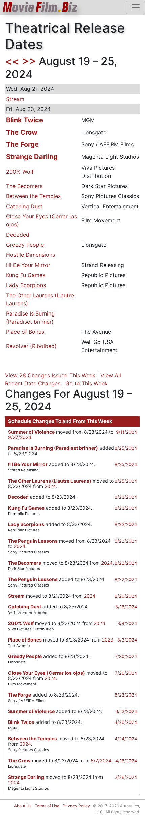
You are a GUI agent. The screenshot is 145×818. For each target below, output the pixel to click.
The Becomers (24, 186)
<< (12, 61)
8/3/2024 (127, 640)
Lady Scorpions (26, 285)
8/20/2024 (126, 596)
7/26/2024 (126, 673)
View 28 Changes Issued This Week (50, 375)
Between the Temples (33, 196)
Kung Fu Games (25, 275)
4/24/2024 (126, 738)
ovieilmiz (40, 7)
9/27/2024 (19, 437)
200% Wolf (20, 171)
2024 (50, 486)
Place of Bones (25, 331)
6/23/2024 (126, 695)
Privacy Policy (76, 805)
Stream (15, 99)
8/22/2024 (126, 541)
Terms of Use (47, 805)
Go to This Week (86, 383)
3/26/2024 (126, 777)
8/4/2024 (127, 623)
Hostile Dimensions (30, 254)
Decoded (17, 234)
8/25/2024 (126, 448)
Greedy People (25, 244)
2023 (107, 640)
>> (29, 61)
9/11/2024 (126, 432)
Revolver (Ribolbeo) (31, 346)
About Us (22, 805)
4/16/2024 (126, 760)
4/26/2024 (126, 722)
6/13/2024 (126, 711)
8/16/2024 (126, 606)
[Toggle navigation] (135, 7)
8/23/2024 (126, 497)
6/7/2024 (101, 760)
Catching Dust (24, 206)
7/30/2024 (126, 656)
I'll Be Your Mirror (28, 265)
